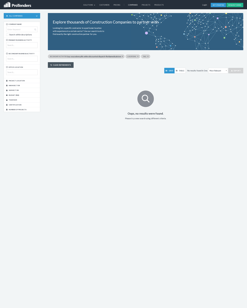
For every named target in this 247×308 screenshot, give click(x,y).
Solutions (88, 5)
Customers (104, 5)
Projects (146, 5)
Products (159, 5)
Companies (133, 5)
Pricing (117, 5)
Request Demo (234, 5)
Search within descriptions (20, 35)
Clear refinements (62, 65)
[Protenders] (18, 3)
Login (204, 5)
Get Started (218, 5)
